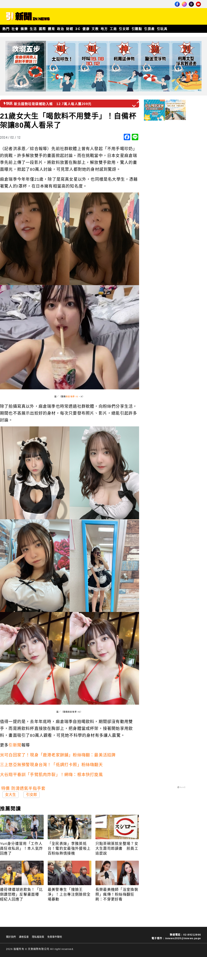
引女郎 (124, 29)
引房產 (149, 29)
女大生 (10, 795)
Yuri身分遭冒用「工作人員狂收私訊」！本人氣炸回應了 (21, 848)
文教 (95, 29)
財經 (69, 29)
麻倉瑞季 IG (72, 396)
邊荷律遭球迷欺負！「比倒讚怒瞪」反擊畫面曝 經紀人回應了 (21, 894)
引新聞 (14, 745)
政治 (60, 29)
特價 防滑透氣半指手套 (23, 788)
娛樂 (24, 29)
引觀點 (137, 29)
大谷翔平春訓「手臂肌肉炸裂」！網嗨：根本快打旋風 (51, 774)
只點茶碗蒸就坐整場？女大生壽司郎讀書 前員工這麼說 (116, 848)
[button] (139, 102)
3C (77, 29)
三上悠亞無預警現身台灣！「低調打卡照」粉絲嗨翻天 (51, 765)
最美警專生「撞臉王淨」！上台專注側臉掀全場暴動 (69, 894)
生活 (33, 29)
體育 (51, 29)
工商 (113, 29)
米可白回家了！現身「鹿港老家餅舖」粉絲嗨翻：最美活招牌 (58, 755)
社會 (15, 29)
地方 (104, 29)
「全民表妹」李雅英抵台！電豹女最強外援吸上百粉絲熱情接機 (69, 848)
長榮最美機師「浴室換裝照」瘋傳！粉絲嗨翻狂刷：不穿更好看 (116, 894)
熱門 (6, 29)
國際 (42, 29)
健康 (86, 29)
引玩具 (162, 29)
